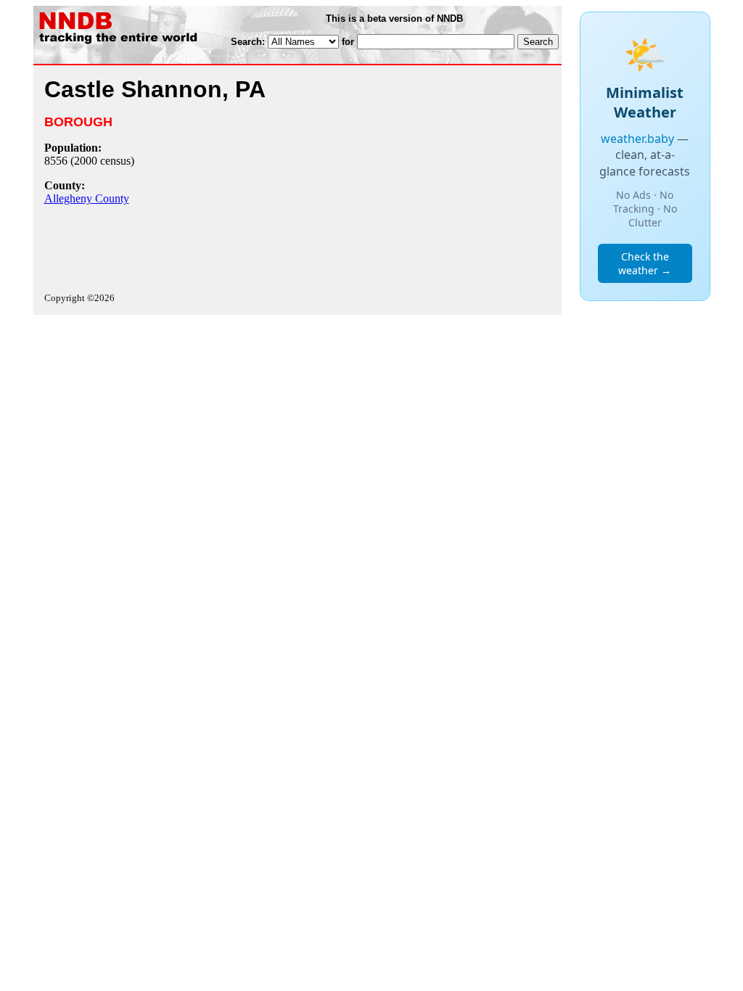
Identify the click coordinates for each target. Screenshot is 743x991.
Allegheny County (86, 198)
